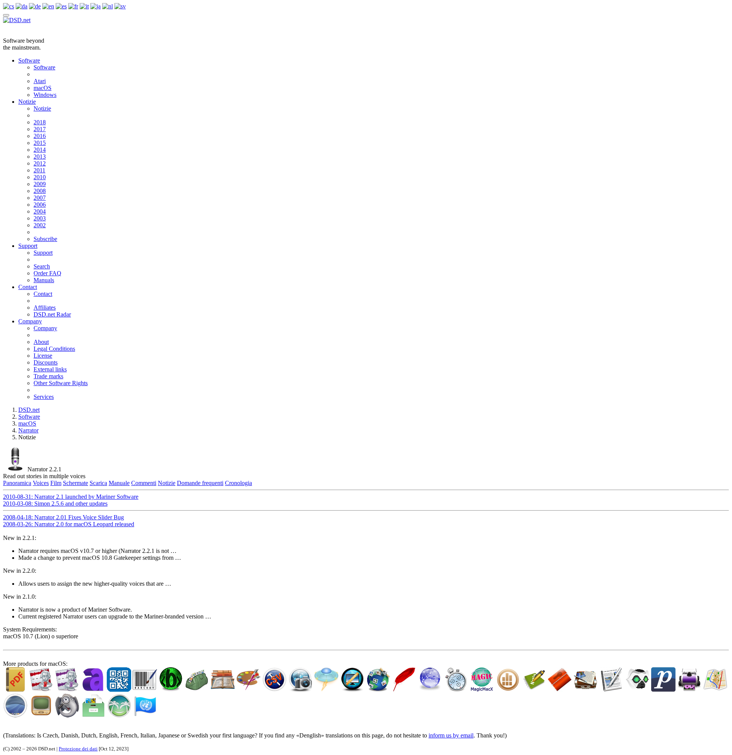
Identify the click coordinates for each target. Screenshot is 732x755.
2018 (40, 122)
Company (30, 321)
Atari (40, 81)
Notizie (27, 101)
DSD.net (29, 409)
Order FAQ (47, 273)
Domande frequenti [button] (200, 483)
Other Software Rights (61, 383)
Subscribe (45, 239)
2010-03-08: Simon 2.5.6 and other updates (55, 503)
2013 (40, 156)
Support (27, 246)
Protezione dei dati (78, 749)
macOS (42, 88)
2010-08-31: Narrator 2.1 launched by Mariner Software (70, 496)
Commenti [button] (143, 483)
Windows (45, 95)
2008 (40, 191)
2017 (40, 129)
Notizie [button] (166, 483)
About (41, 342)
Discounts (46, 362)
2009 (40, 184)
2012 (40, 163)
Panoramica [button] (17, 483)
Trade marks (48, 376)
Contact (27, 287)
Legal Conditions (54, 348)
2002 (40, 225)
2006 (40, 204)
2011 (39, 170)
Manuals (44, 280)
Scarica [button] (98, 483)
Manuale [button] (119, 483)
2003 (40, 218)
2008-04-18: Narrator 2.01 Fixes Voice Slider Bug (63, 517)
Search (42, 266)
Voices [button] (41, 483)
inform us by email (451, 735)
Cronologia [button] (238, 483)
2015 (40, 143)
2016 (40, 136)
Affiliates (45, 307)
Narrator (28, 430)
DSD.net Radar (52, 314)
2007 (40, 197)
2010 (40, 177)
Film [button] (55, 483)
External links (50, 369)
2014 (40, 149)
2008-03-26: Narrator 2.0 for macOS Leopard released (68, 524)
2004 (40, 211)
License (43, 355)
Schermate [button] (75, 483)
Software (29, 60)
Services (44, 397)
